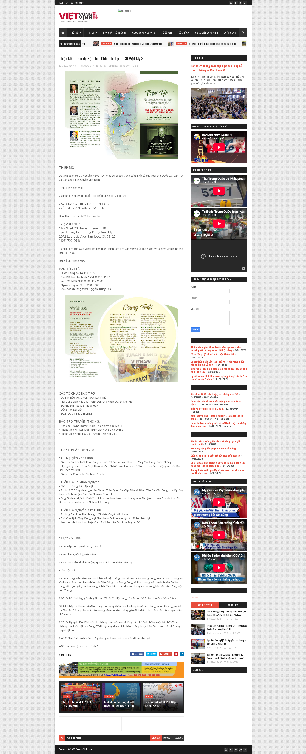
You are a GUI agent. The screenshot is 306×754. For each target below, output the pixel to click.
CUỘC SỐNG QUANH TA (143, 32)
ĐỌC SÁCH (184, 32)
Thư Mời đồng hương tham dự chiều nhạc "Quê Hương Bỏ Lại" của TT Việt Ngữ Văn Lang (226, 613)
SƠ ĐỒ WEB (167, 32)
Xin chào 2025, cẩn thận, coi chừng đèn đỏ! (214, 394)
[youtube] (231, 3)
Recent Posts (205, 605)
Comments (233, 605)
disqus (166, 737)
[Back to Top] (245, 750)
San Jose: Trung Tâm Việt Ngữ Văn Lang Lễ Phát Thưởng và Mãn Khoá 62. (216, 68)
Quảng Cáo (230, 32)
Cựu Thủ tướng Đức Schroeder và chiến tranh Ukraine (106, 43)
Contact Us (79, 2)
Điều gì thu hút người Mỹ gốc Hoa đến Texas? (215, 455)
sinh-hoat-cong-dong (120, 65)
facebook (178, 737)
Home (61, 2)
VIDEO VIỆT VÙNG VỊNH (206, 32)
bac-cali (104, 65)
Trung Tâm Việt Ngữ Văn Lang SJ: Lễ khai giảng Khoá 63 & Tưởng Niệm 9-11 (227, 627)
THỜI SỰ (74, 32)
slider (136, 65)
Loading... (195, 597)
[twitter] (240, 3)
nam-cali (108, 696)
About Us (69, 2)
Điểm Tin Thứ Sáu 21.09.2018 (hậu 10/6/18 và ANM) (78, 704)
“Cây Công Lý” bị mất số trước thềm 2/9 (212, 354)
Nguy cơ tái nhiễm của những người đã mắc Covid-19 (180, 43)
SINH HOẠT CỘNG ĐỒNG (115, 32)
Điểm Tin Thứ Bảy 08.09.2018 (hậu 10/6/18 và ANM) (160, 704)
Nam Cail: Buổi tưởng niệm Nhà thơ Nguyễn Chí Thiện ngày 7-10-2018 (119, 704)
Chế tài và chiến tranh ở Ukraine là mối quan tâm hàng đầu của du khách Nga (218, 464)
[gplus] (245, 3)
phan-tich (149, 43)
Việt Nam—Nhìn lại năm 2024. (207, 408)
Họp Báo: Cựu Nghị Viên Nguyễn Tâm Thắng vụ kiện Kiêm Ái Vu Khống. (226, 641)
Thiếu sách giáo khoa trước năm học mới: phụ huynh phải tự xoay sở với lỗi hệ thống (216, 348)
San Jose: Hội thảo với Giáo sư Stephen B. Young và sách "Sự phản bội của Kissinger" (225, 656)
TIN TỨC (90, 32)
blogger (156, 737)
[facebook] (236, 3)
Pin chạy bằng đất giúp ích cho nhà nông (213, 448)
